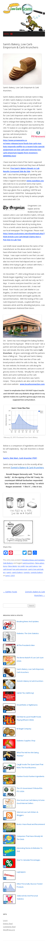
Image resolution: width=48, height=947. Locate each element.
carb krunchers (28, 563)
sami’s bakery (17, 572)
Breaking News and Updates (33, 560)
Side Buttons (8, 563)
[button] (6, 34)
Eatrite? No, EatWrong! (25, 693)
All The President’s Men (26, 645)
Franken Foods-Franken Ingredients (30, 776)
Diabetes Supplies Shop (26, 740)
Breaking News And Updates (28, 621)
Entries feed (8, 923)
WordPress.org (9, 930)
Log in (5, 920)
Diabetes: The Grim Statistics (28, 633)
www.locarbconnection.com (32, 384)
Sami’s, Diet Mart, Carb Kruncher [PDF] (20, 458)
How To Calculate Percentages (28, 860)
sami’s (8, 572)
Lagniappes (21, 872)
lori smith (21, 566)
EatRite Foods (10, 591)
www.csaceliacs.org (35, 180)
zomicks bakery (37, 572)
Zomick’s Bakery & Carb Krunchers (30, 681)
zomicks (27, 572)
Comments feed (9, 927)
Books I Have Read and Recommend (31, 824)
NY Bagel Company (24, 729)
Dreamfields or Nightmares (27, 705)
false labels (12, 566)
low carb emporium (19, 569)
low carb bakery (32, 566)
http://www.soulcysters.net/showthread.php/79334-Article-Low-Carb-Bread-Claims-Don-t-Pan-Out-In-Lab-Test (24, 236)
